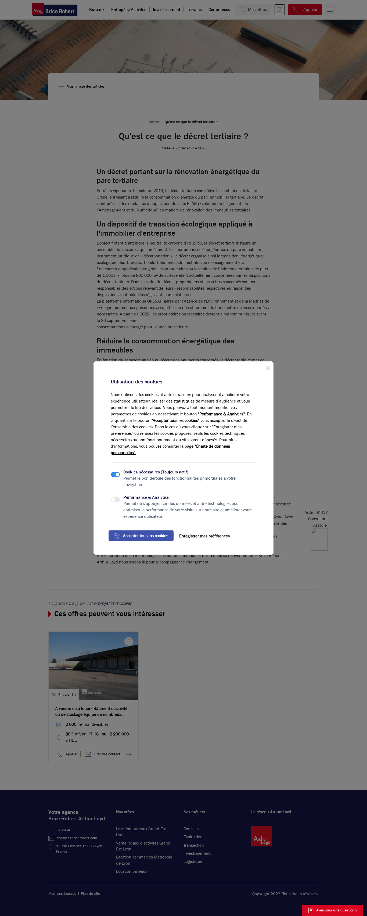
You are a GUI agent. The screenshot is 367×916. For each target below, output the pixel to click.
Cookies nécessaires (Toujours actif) (155, 472)
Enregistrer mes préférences (204, 536)
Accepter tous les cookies (145, 535)
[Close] (268, 367)
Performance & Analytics (146, 497)
